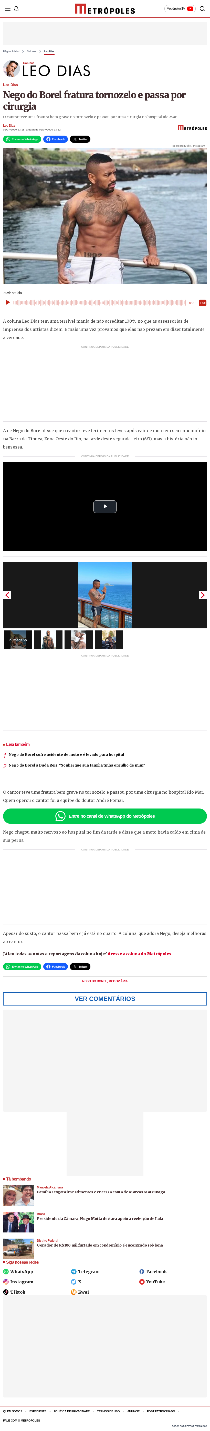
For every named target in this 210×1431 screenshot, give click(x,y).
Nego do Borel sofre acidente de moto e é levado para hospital (66, 754)
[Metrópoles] (105, 9)
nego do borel (95, 981)
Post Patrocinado (161, 1411)
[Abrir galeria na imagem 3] (79, 639)
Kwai (83, 1292)
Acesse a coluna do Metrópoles (139, 953)
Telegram (89, 1271)
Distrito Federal (47, 1240)
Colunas (32, 51)
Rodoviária (118, 981)
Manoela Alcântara (50, 1187)
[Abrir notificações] (16, 9)
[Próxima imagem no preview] (203, 595)
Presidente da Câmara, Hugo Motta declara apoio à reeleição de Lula (100, 1218)
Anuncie (133, 1411)
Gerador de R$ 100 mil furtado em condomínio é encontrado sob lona (100, 1245)
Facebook (156, 1271)
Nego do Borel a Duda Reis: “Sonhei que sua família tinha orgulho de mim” (77, 765)
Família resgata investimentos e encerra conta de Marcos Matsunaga (101, 1192)
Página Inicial (11, 51)
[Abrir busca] (202, 9)
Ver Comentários (105, 998)
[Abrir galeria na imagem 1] (105, 595)
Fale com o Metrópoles (21, 1420)
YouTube (155, 1281)
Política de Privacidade (72, 1411)
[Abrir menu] (7, 9)
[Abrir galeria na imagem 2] (48, 639)
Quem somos (12, 1411)
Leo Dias (49, 51)
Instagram (22, 1281)
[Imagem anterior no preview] (7, 595)
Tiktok (17, 1292)
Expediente (37, 1411)
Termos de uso (108, 1411)
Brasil (41, 1214)
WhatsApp (21, 1271)
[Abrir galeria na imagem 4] (109, 639)
